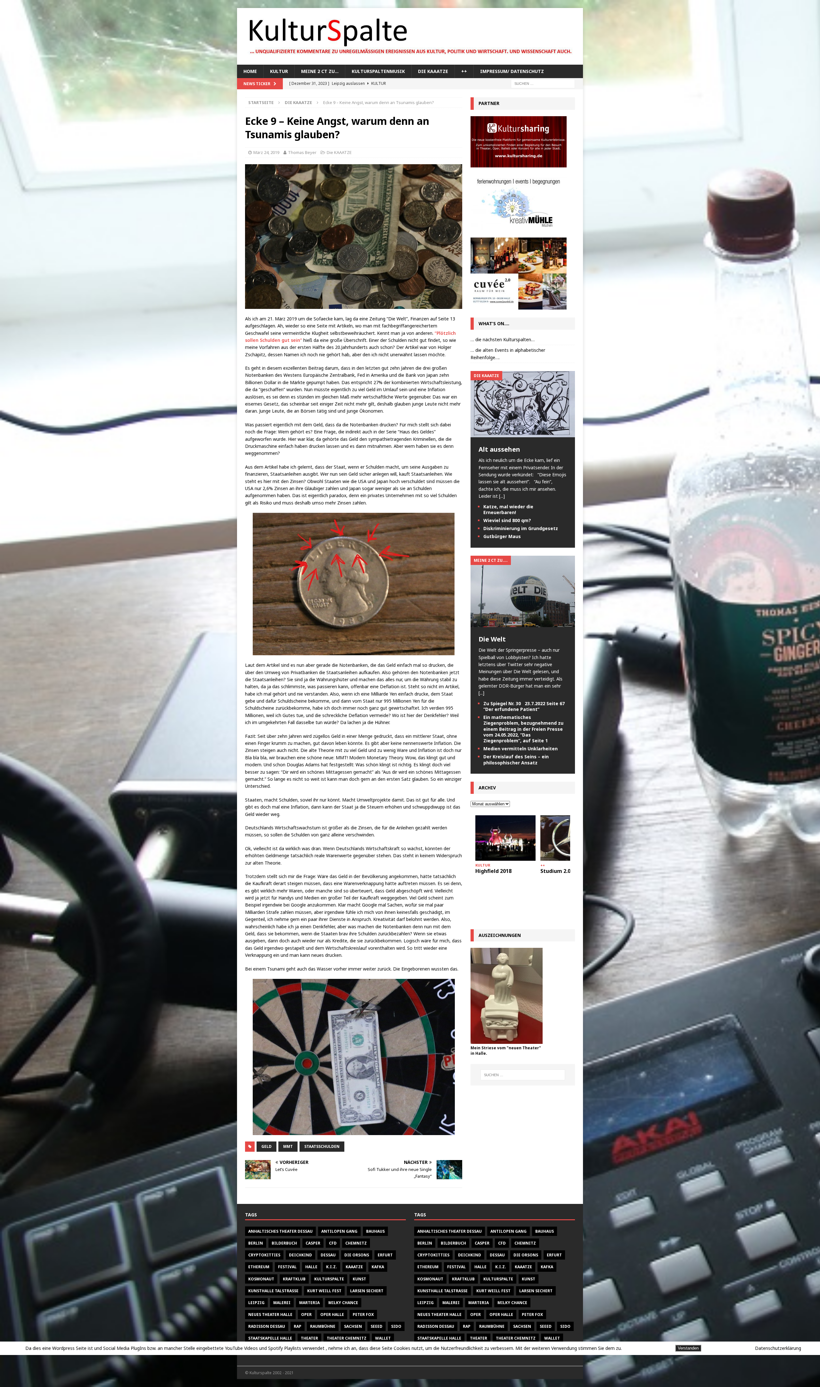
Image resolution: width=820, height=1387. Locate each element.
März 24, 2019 (266, 152)
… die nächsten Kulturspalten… (503, 339)
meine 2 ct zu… (320, 71)
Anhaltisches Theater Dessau (280, 1231)
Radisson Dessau (266, 1326)
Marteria (309, 1302)
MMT (288, 1146)
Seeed (376, 1326)
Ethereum (258, 1267)
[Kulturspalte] (410, 61)
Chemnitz (356, 1243)
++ (464, 71)
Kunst (359, 1279)
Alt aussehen (499, 449)
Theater (309, 1338)
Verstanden (688, 1348)
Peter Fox (363, 1314)
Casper (313, 1243)
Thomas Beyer (302, 152)
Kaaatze (354, 1267)
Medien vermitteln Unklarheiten (520, 749)
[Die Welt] (523, 623)
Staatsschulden (322, 1146)
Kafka (378, 1267)
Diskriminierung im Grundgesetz (520, 528)
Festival (287, 1267)
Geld (266, 1146)
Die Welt (492, 639)
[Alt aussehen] (523, 434)
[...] (502, 496)
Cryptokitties (264, 1255)
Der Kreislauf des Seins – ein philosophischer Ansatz (516, 759)
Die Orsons (356, 1255)
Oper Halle (332, 1314)
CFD (333, 1243)
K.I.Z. (331, 1267)
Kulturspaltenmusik (378, 71)
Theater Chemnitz (346, 1338)
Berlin (255, 1243)
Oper (306, 1314)
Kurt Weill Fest (324, 1291)
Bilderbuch (284, 1243)
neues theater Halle (270, 1314)
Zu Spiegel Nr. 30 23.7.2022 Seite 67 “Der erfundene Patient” (524, 706)
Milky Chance (343, 1302)
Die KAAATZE (433, 71)
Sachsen (353, 1326)
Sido (396, 1326)
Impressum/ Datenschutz (512, 71)
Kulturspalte (329, 1279)
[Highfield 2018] (505, 837)
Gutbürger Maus (502, 536)
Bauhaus (375, 1231)
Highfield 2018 (493, 871)
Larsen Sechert (366, 1291)
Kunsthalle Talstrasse (273, 1291)
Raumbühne (322, 1326)
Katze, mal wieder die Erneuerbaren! (508, 509)
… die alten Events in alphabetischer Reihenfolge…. (508, 353)
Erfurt (385, 1255)
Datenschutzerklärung (778, 1348)
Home (250, 71)
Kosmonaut (261, 1279)
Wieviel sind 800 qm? (507, 520)
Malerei (282, 1302)
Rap (297, 1326)
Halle (311, 1267)
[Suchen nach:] (543, 83)
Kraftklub (294, 1279)
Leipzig (256, 1302)
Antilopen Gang (339, 1231)
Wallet (383, 1338)
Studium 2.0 (555, 871)
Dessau (328, 1255)
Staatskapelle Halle (270, 1338)
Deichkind (300, 1255)
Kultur (279, 71)
